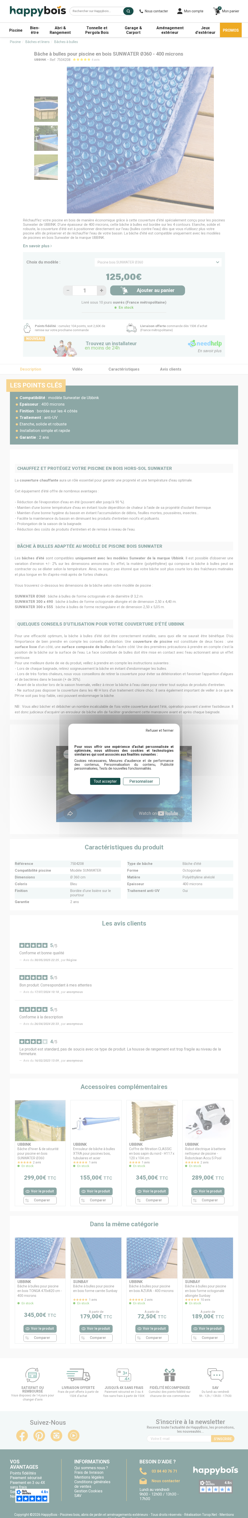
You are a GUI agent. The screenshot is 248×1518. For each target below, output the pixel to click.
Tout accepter (105, 781)
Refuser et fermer (160, 730)
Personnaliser (141, 781)
